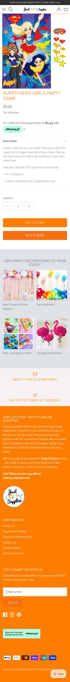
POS (35, 669)
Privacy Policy (11, 547)
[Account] (58, 9)
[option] (35, 51)
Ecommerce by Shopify (53, 669)
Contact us (9, 542)
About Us (8, 525)
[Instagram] (12, 615)
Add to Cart (35, 222)
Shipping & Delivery (15, 531)
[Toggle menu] (4, 9)
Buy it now (35, 235)
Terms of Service (13, 553)
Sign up (13, 602)
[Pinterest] (19, 615)
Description (10, 141)
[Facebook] (5, 615)
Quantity (8, 198)
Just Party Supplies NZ (21, 669)
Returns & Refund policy (17, 536)
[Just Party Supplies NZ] (35, 9)
